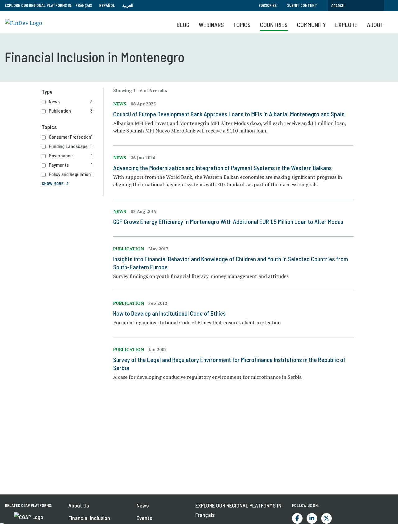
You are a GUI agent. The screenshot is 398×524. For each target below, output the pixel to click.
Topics (242, 24)
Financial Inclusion (89, 517)
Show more (52, 183)
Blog (183, 24)
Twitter (326, 518)
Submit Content (302, 5)
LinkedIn (312, 518)
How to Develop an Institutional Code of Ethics (169, 313)
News (143, 505)
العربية (127, 5)
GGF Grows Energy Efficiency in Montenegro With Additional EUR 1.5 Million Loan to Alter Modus (228, 221)
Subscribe (267, 5)
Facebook (297, 518)
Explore (346, 24)
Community (311, 24)
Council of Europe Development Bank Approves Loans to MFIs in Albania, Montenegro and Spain (229, 114)
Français (84, 5)
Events (144, 517)
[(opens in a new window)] (28, 516)
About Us (78, 505)
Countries (274, 24)
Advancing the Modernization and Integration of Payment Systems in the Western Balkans (222, 167)
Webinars (211, 24)
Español (107, 5)
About (375, 24)
